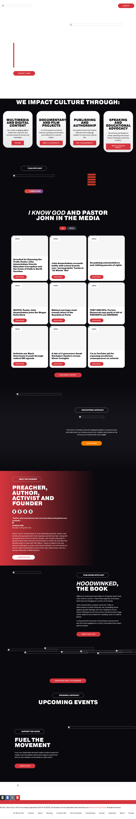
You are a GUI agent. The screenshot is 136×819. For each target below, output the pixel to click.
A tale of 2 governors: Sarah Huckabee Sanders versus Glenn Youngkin (67, 356)
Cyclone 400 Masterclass (83, 5)
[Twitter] (25, 512)
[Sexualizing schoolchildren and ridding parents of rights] (106, 247)
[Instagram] (39, 4)
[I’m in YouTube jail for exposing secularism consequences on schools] (106, 338)
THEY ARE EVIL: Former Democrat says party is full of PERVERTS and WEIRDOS (106, 312)
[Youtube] (39, 8)
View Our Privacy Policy (98, 807)
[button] (110, 6)
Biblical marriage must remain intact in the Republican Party (64, 312)
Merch (62, 6)
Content (31, 813)
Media (17, 239)
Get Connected (76, 813)
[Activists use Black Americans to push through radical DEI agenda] (29, 338)
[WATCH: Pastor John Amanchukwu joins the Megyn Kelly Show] (29, 294)
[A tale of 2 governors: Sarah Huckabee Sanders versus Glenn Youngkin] (68, 338)
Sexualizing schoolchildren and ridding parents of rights (106, 264)
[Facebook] (43, 4)
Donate (131, 813)
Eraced (101, 813)
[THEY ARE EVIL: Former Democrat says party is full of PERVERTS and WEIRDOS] (106, 294)
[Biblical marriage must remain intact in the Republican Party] (68, 294)
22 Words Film (18, 813)
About (40, 813)
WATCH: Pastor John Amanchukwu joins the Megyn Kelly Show (29, 312)
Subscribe (112, 813)
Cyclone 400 (61, 813)
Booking (49, 813)
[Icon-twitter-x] (47, 4)
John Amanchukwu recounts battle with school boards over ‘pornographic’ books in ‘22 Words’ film (68, 267)
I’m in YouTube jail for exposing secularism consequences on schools (104, 356)
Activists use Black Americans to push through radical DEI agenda (28, 356)
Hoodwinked (64, 5)
